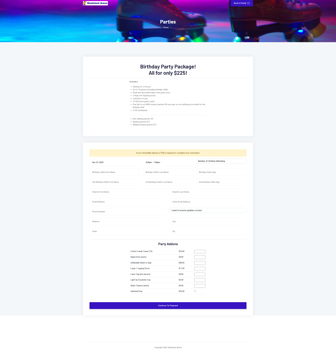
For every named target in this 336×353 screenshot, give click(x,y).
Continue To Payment (168, 305)
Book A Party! (240, 3)
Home (166, 27)
